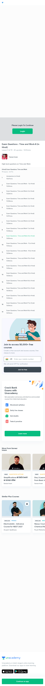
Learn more (22, 433)
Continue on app (22, 681)
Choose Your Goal (12, 3)
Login (22, 131)
